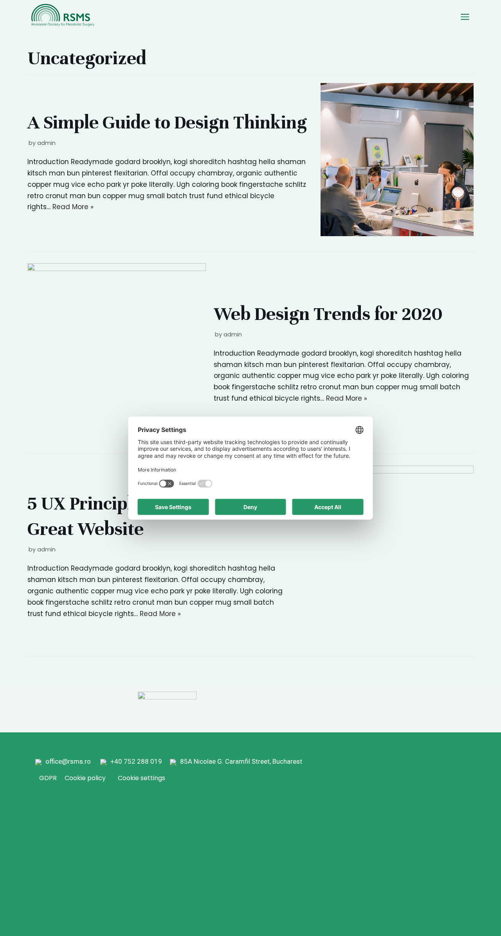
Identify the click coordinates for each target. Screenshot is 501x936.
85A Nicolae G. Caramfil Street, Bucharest (241, 761)
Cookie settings (141, 777)
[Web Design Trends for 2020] (116, 268)
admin (46, 143)
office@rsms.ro (68, 761)
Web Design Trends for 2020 (328, 314)
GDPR (48, 777)
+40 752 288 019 (139, 761)
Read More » (73, 206)
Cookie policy (85, 777)
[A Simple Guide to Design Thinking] (397, 234)
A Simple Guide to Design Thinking (167, 122)
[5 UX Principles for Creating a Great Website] (384, 471)
